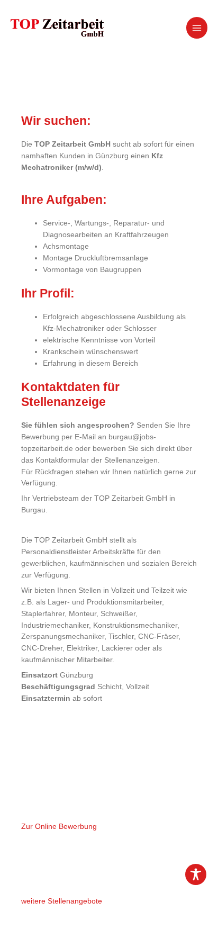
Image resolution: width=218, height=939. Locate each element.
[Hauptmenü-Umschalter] (197, 28)
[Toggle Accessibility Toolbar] (195, 874)
